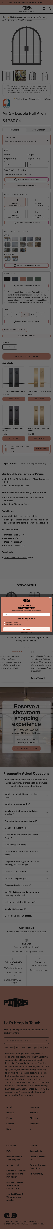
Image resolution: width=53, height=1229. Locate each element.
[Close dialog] (50, 598)
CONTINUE (26, 629)
